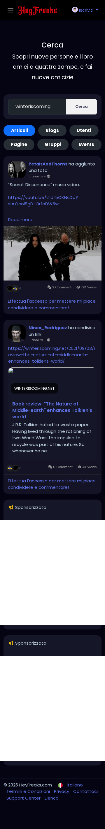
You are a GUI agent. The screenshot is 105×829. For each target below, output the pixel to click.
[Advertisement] (52, 572)
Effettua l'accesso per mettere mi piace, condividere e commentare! (52, 304)
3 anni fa (36, 176)
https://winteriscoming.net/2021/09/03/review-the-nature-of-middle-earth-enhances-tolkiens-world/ (51, 354)
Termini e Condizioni (28, 791)
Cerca (81, 106)
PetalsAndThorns (48, 164)
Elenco (52, 798)
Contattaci (85, 791)
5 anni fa (36, 340)
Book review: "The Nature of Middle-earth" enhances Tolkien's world (52, 410)
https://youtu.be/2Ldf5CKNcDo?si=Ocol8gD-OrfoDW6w (43, 200)
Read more (20, 219)
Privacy (62, 791)
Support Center (24, 798)
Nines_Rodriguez (48, 328)
